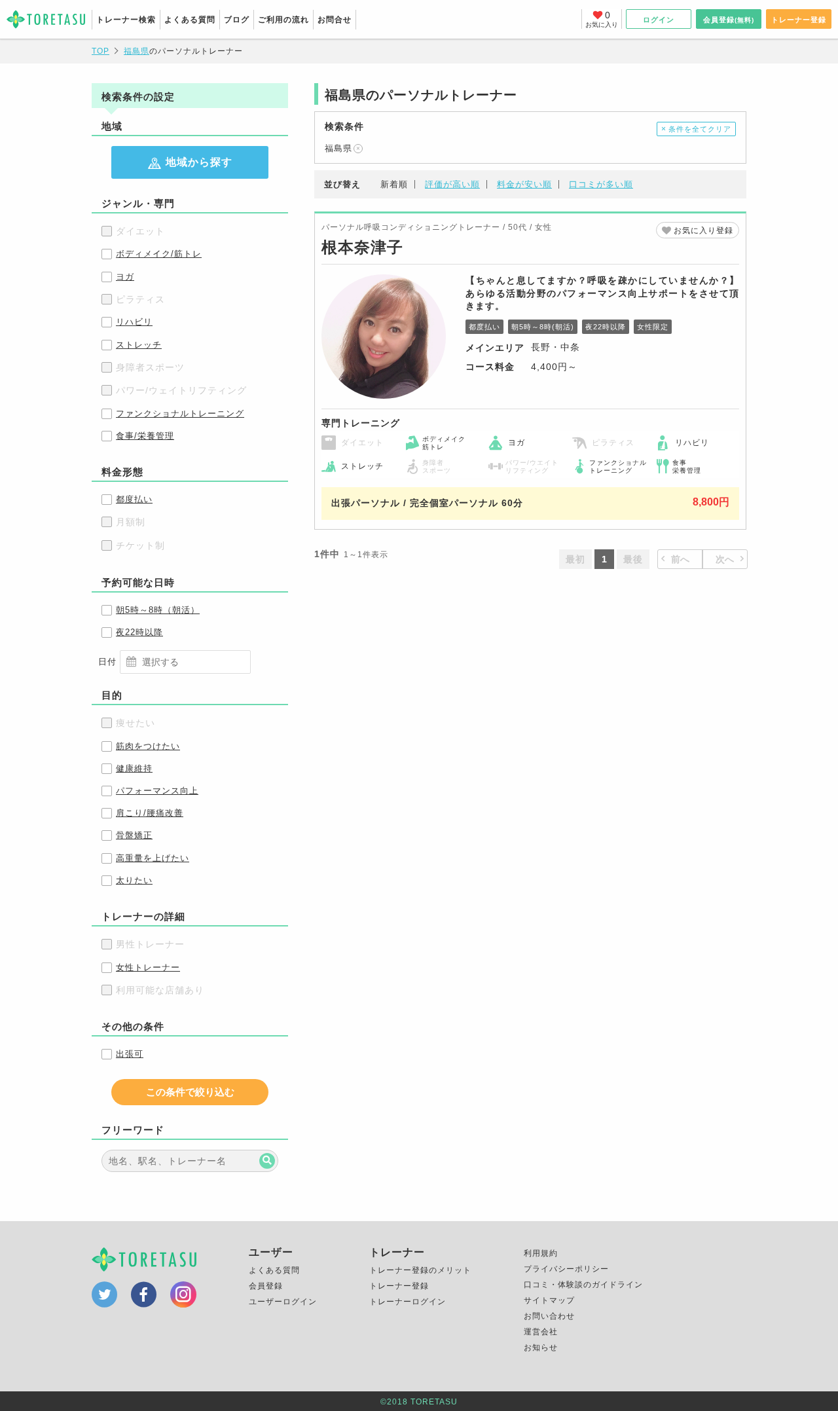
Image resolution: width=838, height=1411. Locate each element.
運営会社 (541, 1331)
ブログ (236, 19)
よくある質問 (189, 19)
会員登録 (728, 20)
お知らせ (541, 1347)
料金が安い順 (524, 184)
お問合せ (335, 19)
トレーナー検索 (126, 19)
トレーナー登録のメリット (420, 1270)
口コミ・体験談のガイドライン (583, 1284)
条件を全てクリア (699, 129)
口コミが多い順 (601, 184)
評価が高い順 (452, 184)
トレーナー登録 (798, 20)
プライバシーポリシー (566, 1269)
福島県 (338, 148)
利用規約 (541, 1253)
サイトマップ (549, 1300)
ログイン (658, 20)
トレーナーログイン (407, 1301)
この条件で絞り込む (190, 1091)
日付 (107, 661)
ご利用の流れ (283, 19)
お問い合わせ (549, 1316)
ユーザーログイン (283, 1301)
